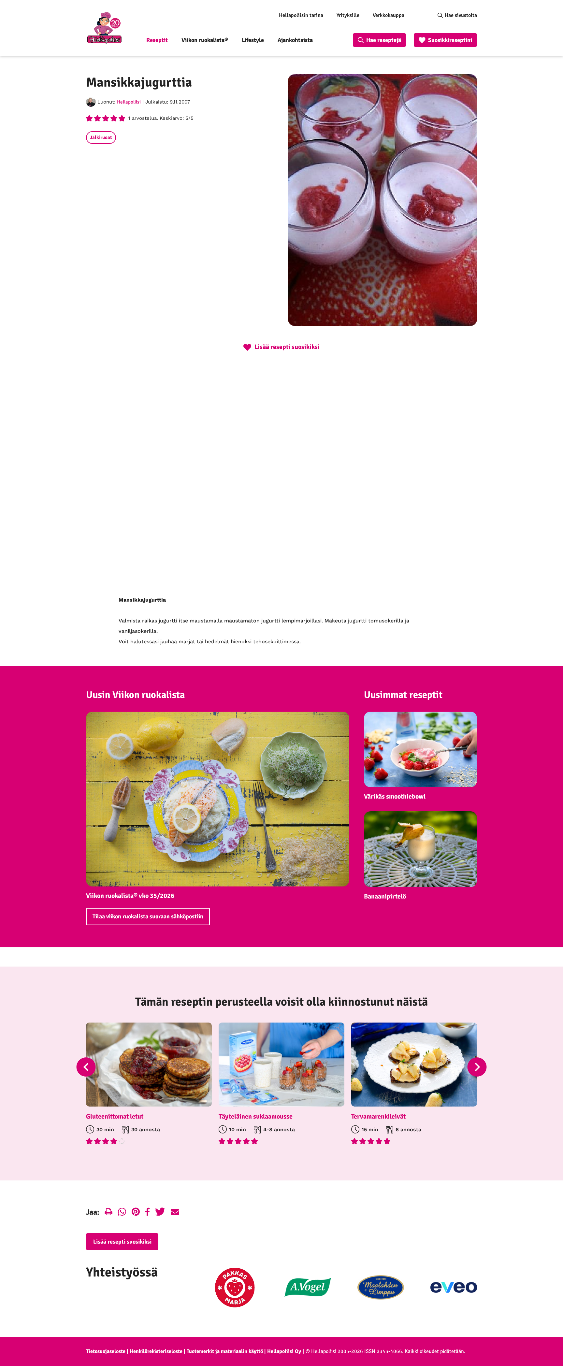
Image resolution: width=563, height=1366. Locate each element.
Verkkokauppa (388, 15)
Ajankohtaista (295, 40)
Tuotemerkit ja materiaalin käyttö (225, 1351)
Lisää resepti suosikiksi (122, 1241)
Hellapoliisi (129, 102)
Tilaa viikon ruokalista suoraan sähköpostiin (148, 916)
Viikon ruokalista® (204, 40)
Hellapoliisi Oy (284, 1351)
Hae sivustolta (461, 15)
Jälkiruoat (101, 137)
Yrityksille (348, 15)
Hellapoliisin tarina (301, 15)
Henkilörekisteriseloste (156, 1351)
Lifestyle (253, 40)
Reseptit (157, 40)
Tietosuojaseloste (105, 1351)
